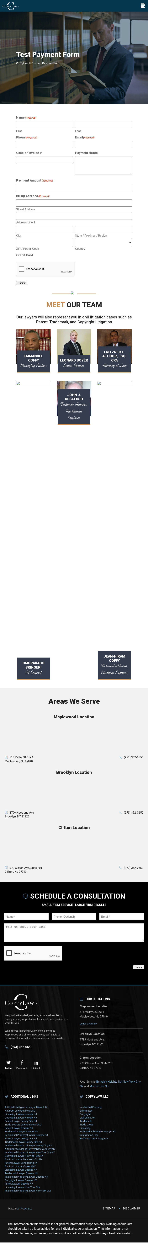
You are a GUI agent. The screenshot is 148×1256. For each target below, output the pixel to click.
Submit (22, 283)
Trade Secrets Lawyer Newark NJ (23, 1124)
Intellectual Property (91, 1107)
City (18, 235)
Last (78, 131)
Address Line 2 (25, 222)
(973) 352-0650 (133, 757)
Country (80, 248)
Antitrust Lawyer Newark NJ (20, 1110)
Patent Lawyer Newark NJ (19, 1128)
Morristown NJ (99, 1086)
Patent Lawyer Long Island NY (21, 1162)
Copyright (85, 1114)
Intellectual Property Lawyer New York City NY (30, 1152)
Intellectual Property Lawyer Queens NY (26, 1176)
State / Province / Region (91, 235)
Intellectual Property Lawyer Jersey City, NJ (28, 1145)
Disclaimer (131, 1208)
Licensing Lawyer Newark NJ (21, 1114)
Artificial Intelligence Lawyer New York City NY (30, 1148)
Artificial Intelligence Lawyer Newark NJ (26, 1107)
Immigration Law (89, 1135)
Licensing (85, 1128)
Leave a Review (88, 1023)
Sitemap (109, 1208)
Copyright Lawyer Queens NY (21, 1180)
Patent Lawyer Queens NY (19, 1183)
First (19, 131)
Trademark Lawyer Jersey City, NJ (23, 1142)
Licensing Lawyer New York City (22, 1187)
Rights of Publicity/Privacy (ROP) (97, 1131)
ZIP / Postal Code (27, 248)
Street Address (25, 209)
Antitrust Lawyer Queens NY (20, 1166)
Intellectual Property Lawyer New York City (28, 1190)
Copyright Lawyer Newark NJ (21, 1117)
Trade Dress (86, 1124)
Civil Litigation (87, 1117)
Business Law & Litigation (94, 1138)
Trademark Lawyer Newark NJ (21, 1131)
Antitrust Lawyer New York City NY (23, 1159)
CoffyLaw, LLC (25, 63)
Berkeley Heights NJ (109, 1081)
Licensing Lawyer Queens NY (21, 1169)
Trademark (86, 1121)
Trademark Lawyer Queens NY (21, 1173)
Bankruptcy (86, 1110)
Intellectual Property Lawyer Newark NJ (26, 1135)
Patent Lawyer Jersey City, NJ (21, 1121)
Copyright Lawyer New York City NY (24, 1155)
